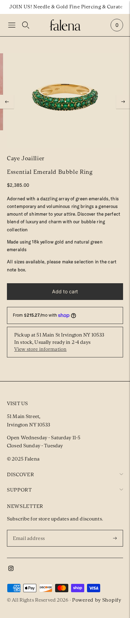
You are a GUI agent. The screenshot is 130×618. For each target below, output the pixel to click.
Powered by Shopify (96, 600)
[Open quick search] (26, 25)
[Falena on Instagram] (11, 569)
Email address (30, 529)
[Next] (123, 102)
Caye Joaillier (25, 158)
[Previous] (7, 102)
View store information (40, 349)
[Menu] (12, 25)
